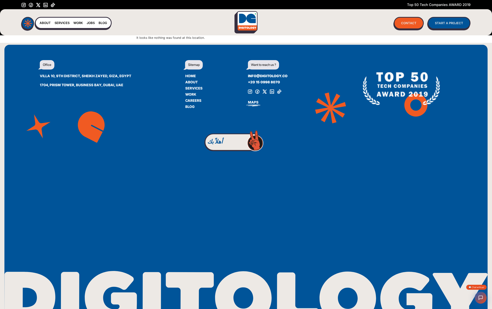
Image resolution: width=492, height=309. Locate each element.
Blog (103, 23)
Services (62, 23)
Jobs (91, 23)
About (45, 23)
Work (78, 23)
